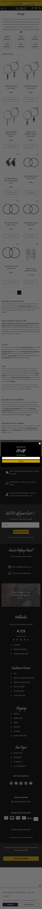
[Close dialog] (40, 443)
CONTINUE (21, 461)
